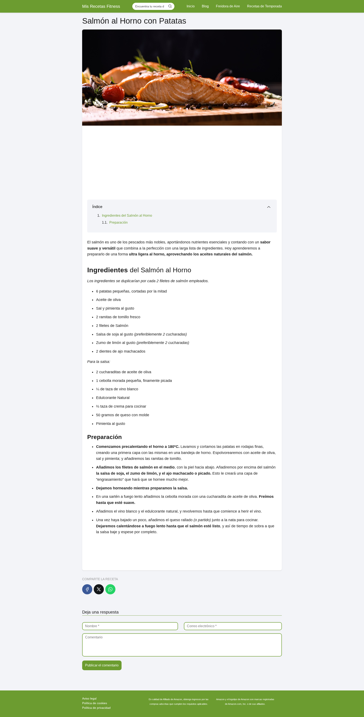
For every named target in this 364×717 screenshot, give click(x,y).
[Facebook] (87, 589)
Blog (205, 6)
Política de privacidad (96, 707)
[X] (99, 589)
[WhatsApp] (110, 589)
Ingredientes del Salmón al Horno (127, 215)
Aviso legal (89, 698)
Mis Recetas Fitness (101, 6)
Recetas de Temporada (264, 6)
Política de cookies (94, 703)
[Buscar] (170, 6)
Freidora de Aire (228, 6)
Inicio (191, 6)
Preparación (118, 222)
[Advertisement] (182, 161)
